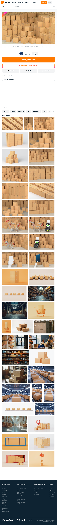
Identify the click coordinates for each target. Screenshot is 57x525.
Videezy (4, 491)
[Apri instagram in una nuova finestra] (19, 519)
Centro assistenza (38, 487)
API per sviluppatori (5, 498)
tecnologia (21, 110)
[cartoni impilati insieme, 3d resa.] (15, 276)
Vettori (7, 2)
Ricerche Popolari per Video (21, 502)
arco (44, 110)
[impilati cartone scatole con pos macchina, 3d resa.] (41, 242)
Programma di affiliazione (20, 492)
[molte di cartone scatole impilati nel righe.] (44, 326)
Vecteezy (4, 489)
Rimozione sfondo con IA (5, 508)
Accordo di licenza (21, 487)
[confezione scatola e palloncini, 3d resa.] (41, 458)
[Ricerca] (50, 6)
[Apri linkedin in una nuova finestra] (22, 519)
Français (50, 496)
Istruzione (4, 496)
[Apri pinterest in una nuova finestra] (24, 519)
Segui (35, 54)
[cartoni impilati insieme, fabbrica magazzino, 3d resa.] (12, 123)
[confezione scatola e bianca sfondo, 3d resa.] (41, 441)
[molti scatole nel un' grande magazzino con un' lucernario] (14, 423)
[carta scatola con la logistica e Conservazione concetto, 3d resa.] (42, 357)
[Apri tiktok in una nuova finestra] (26, 519)
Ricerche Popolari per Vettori (21, 495)
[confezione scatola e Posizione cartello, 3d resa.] (41, 423)
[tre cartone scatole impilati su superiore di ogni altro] (22, 326)
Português (51, 491)
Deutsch (50, 494)
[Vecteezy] (2, 2)
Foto (13, 2)
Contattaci (36, 489)
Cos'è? (15, 75)
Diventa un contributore (37, 494)
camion (5, 110)
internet (13, 110)
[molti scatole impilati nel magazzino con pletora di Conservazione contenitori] (14, 309)
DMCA (18, 489)
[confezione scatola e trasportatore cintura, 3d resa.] (41, 276)
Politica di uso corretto (47, 520)
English (50, 487)
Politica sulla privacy (49, 519)
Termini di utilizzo (39, 519)
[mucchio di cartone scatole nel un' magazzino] (14, 374)
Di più (34, 2)
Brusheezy (5, 487)
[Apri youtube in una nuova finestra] (31, 519)
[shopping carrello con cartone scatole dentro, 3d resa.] (15, 225)
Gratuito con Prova (28, 59)
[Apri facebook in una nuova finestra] (17, 519)
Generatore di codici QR (5, 511)
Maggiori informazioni (9, 78)
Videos (20, 2)
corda (28, 110)
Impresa (4, 494)
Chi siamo (36, 491)
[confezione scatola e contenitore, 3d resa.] (15, 441)
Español (50, 489)
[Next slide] (51, 111)
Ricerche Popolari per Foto (21, 499)
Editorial (27, 2)
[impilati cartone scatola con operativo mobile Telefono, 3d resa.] (15, 259)
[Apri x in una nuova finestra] (29, 519)
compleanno (36, 110)
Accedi (49, 2)
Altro (49, 498)
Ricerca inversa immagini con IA (5, 503)
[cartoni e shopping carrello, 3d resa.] (41, 309)
